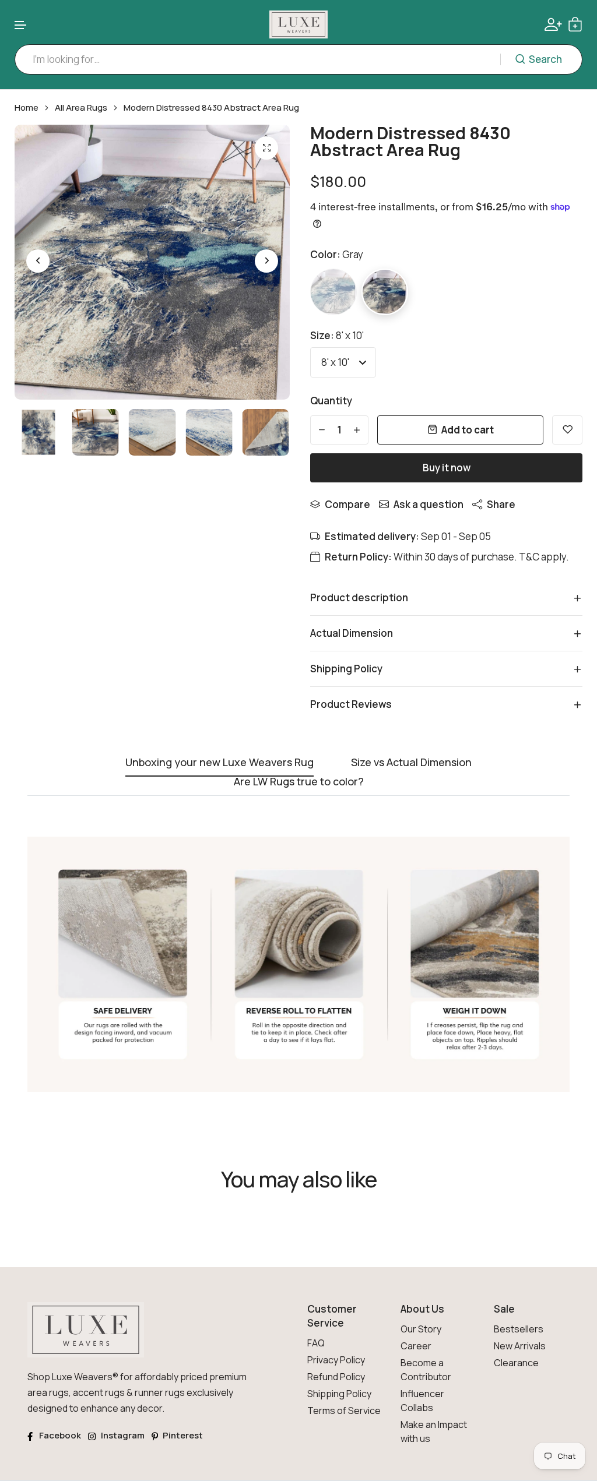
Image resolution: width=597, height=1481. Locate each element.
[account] (553, 24)
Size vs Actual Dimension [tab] (411, 763)
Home (26, 108)
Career (416, 1345)
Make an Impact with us (434, 1431)
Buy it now (446, 467)
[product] (266, 148)
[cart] (575, 24)
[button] (21, 25)
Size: (337, 335)
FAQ (316, 1343)
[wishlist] (567, 430)
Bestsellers (518, 1329)
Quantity (331, 400)
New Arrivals (520, 1345)
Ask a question (428, 504)
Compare (347, 504)
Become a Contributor (426, 1369)
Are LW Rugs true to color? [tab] (299, 782)
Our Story (421, 1329)
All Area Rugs (81, 108)
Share (501, 504)
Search (545, 59)
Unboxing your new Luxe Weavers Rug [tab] (219, 763)
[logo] (298, 24)
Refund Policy (336, 1376)
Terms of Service (344, 1410)
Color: (336, 254)
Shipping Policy (339, 1393)
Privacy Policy (336, 1359)
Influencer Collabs (422, 1400)
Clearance (516, 1362)
